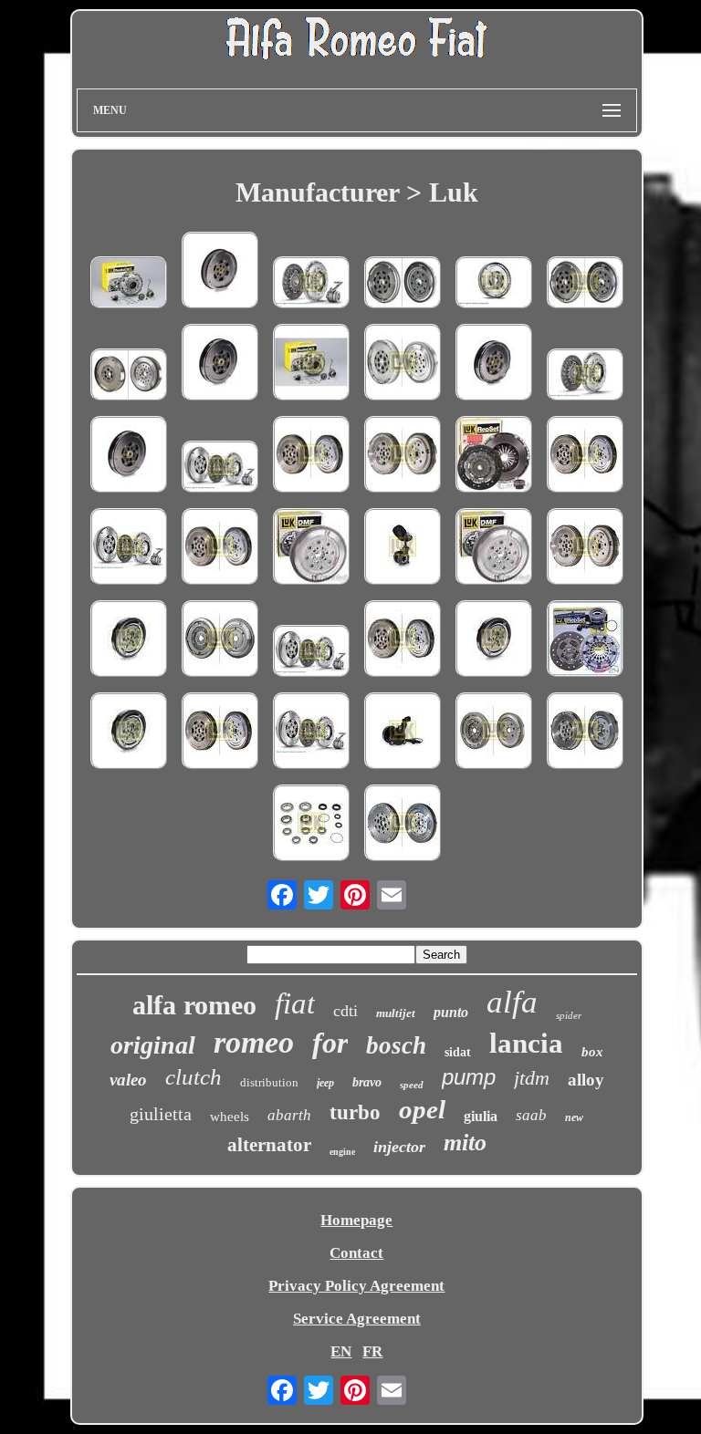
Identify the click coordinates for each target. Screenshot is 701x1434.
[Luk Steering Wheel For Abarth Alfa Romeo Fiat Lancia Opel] (129, 641)
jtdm (531, 1077)
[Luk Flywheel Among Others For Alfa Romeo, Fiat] (402, 284)
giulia (480, 1116)
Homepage (356, 1220)
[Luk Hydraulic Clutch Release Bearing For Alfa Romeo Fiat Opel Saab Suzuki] (402, 733)
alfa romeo (194, 1005)
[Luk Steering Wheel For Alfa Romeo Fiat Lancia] (402, 641)
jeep (325, 1082)
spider (568, 1015)
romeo (254, 1042)
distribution (269, 1082)
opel (422, 1109)
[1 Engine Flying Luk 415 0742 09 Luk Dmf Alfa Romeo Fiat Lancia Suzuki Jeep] (494, 733)
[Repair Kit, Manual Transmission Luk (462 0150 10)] (311, 825)
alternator (269, 1145)
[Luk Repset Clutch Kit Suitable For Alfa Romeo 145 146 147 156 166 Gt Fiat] (494, 456)
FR (372, 1351)
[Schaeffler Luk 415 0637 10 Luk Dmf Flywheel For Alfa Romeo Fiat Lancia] (220, 364)
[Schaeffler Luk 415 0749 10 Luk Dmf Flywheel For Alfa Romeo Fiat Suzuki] (402, 364)
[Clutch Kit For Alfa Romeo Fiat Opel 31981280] (585, 641)
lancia (526, 1043)
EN (340, 1351)
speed (412, 1084)
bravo (367, 1082)
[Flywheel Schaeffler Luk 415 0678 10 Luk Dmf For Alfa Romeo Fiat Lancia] (494, 641)
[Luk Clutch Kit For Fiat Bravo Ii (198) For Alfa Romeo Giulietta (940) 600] (311, 653)
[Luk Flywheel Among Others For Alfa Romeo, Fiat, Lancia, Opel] (494, 284)
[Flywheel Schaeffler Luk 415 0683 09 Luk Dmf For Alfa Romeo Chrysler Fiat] (220, 641)
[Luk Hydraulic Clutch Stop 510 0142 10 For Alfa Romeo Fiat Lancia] (402, 549)
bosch (396, 1045)
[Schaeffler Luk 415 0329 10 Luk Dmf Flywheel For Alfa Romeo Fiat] (220, 272)
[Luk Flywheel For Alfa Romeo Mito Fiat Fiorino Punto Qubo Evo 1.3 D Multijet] (311, 549)
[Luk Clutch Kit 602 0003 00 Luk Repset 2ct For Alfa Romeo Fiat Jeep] (311, 364)
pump (469, 1077)
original (152, 1045)
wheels (229, 1116)
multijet (395, 1013)
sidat (458, 1052)
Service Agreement (357, 1318)
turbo (355, 1112)
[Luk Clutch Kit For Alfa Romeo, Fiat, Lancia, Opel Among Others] (311, 284)
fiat (295, 1003)
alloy (586, 1079)
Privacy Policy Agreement (356, 1285)
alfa (512, 1002)
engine (342, 1152)
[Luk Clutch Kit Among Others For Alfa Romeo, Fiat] (585, 376)
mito (465, 1142)
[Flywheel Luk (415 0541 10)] (402, 825)
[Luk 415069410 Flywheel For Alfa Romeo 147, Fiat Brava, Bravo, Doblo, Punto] (585, 284)
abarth (289, 1115)
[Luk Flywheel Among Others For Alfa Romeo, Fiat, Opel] (129, 376)
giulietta (161, 1114)
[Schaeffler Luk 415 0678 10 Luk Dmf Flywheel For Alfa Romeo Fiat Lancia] (494, 364)
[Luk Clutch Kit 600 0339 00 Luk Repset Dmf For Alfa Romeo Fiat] (129, 549)
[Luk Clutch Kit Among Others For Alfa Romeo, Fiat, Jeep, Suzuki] (129, 284)
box (592, 1051)
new (574, 1117)
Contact (356, 1253)
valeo (128, 1079)
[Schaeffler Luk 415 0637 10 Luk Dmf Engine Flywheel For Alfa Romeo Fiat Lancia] (311, 456)
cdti (345, 1011)
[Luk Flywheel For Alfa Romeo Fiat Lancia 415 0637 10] (220, 733)
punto (451, 1012)
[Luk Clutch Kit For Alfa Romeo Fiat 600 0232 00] (311, 733)
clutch (193, 1077)
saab (531, 1115)
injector (399, 1147)
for (330, 1042)
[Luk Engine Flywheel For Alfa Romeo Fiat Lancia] (220, 549)
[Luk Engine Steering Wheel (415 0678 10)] (585, 733)
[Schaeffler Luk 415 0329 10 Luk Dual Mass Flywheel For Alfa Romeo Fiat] (585, 549)
